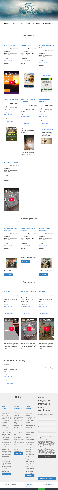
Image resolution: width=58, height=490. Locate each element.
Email (39, 426)
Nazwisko (40, 421)
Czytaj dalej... (8, 275)
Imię (39, 417)
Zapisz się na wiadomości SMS (47, 478)
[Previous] (6, 128)
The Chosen (42, 291)
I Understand (41, 489)
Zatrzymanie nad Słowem (11, 162)
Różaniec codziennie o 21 (11, 45)
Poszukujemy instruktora (11, 99)
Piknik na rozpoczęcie (27, 45)
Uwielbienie (10, 67)
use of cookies (34, 488)
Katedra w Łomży (8, 60)
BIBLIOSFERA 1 (8, 291)
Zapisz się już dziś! (46, 75)
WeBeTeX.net (51, 484)
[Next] (52, 128)
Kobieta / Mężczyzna (42, 431)
